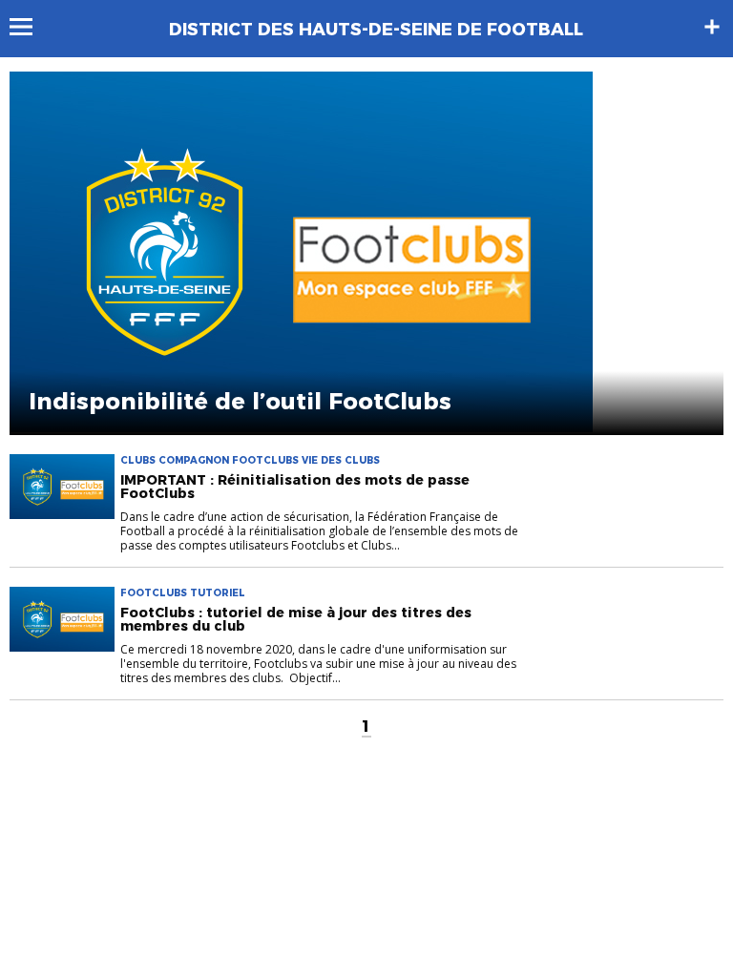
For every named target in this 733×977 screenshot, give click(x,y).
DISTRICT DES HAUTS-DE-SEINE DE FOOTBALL (376, 29)
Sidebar (712, 26)
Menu (30, 26)
